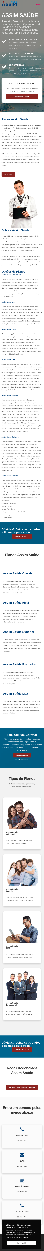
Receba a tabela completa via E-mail (22, 1087)
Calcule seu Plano (22, 755)
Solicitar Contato (21, 536)
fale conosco (23, 760)
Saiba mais (8, 174)
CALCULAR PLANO (22, 96)
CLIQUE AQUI (22, 1166)
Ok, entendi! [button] (21, 1243)
